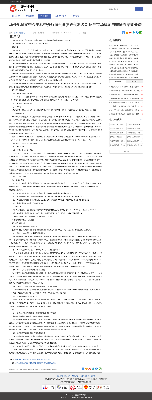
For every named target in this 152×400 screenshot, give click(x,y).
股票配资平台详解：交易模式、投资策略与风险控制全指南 (35, 363)
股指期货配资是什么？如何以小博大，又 (117, 145)
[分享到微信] (140, 32)
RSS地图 (83, 395)
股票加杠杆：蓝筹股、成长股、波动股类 (134, 145)
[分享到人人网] (137, 32)
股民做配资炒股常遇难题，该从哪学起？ (124, 55)
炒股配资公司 (61, 16)
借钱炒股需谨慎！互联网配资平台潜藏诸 (134, 133)
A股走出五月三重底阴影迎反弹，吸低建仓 (125, 48)
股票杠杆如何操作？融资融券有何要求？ (124, 71)
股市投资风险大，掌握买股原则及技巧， (124, 52)
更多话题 (126, 151)
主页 (15, 33)
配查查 (76, 16)
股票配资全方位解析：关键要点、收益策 (134, 141)
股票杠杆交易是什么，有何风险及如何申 (124, 74)
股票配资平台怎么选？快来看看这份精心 (124, 68)
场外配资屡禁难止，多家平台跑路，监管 (117, 128)
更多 (141, 119)
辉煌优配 (44, 16)
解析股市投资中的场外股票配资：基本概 (124, 58)
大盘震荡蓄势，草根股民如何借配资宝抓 (117, 124)
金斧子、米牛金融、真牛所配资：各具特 (124, 65)
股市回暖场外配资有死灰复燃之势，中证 (117, 133)
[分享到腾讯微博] (133, 32)
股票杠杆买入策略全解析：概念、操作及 (124, 45)
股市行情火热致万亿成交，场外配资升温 (134, 137)
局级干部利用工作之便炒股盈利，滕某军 (117, 141)
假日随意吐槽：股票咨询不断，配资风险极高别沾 (32, 359)
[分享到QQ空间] (127, 32)
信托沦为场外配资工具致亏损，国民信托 (134, 124)
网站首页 (16, 16)
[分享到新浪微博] (130, 32)
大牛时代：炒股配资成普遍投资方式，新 (124, 61)
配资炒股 (30, 16)
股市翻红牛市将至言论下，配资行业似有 (117, 137)
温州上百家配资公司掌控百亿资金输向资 (124, 77)
